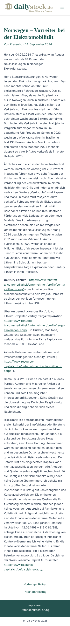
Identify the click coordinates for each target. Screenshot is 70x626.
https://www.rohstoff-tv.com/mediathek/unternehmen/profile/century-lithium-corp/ (34, 284)
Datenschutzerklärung (35, 610)
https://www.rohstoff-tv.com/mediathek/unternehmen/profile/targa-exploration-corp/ (34, 325)
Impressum (35, 605)
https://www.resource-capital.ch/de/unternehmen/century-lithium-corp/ (33, 366)
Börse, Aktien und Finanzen (40, 11)
